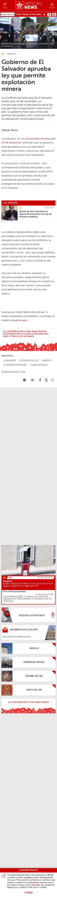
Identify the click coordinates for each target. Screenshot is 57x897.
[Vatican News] (28, 5)
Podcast (49, 14)
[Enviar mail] (24, 380)
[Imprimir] (32, 380)
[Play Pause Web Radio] (45, 14)
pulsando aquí (19, 320)
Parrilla (54, 14)
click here (35, 885)
